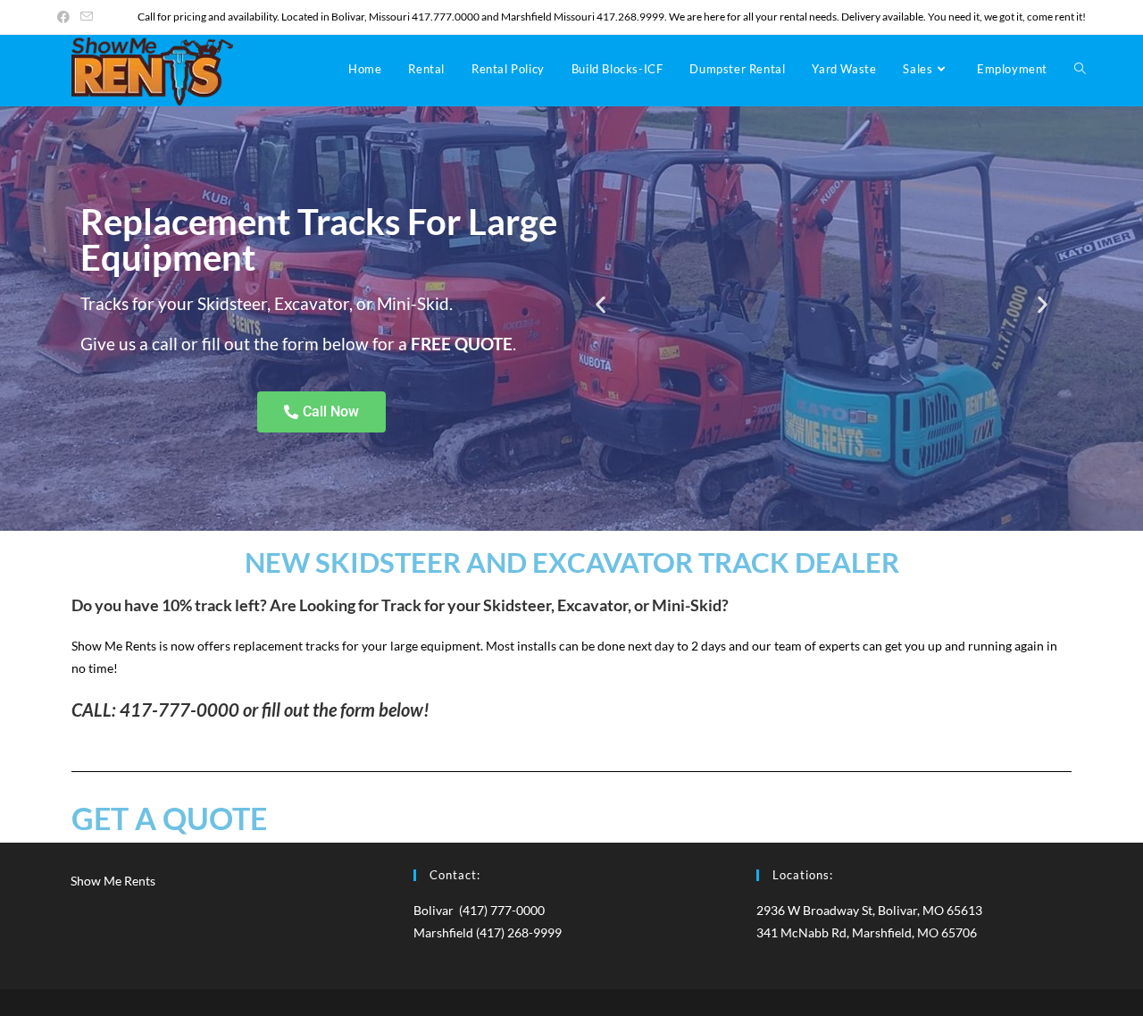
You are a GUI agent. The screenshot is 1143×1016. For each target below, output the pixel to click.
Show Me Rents (113, 880)
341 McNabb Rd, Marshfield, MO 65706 (866, 932)
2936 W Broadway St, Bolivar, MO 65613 (869, 910)
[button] (600, 305)
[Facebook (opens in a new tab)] (66, 17)
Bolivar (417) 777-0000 (479, 910)
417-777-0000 (179, 709)
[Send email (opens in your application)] (86, 17)
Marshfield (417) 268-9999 (487, 932)
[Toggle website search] (1080, 69)
